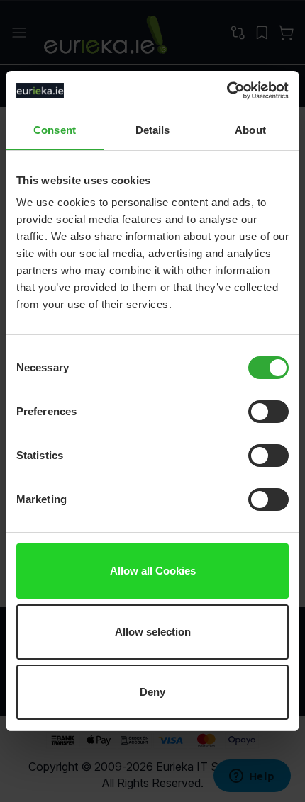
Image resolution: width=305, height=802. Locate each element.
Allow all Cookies (153, 571)
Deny (152, 692)
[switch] (268, 413)
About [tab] (250, 130)
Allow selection (153, 632)
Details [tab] (152, 130)
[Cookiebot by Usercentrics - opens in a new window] (227, 90)
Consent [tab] (54, 130)
